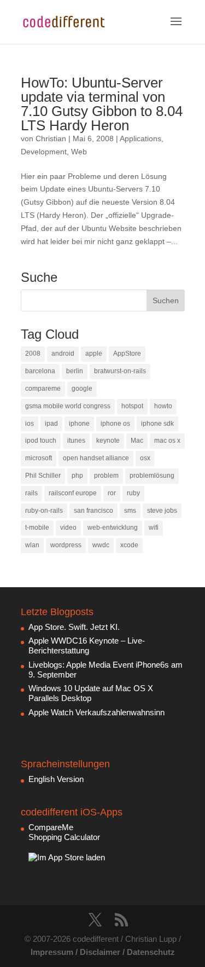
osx (145, 458)
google (82, 388)
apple (93, 353)
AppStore (127, 353)
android (62, 353)
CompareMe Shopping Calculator (64, 832)
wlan (32, 545)
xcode (129, 545)
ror (112, 493)
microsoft (38, 458)
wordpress (65, 545)
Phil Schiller (43, 475)
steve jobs (162, 510)
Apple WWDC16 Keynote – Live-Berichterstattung (86, 645)
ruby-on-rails (44, 510)
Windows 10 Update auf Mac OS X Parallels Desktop (90, 693)
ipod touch (40, 440)
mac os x (167, 440)
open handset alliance (96, 458)
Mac (137, 440)
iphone (79, 423)
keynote (108, 440)
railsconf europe (73, 493)
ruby (133, 493)
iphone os (115, 423)
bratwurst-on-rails (120, 371)
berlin (74, 371)
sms (130, 510)
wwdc (100, 545)
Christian (51, 138)
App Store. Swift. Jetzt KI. (74, 627)
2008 (32, 353)
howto (163, 406)
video (68, 527)
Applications (140, 138)
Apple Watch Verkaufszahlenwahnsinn (96, 712)
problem (106, 475)
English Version (56, 779)
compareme (43, 388)
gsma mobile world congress (67, 406)
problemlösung (152, 475)
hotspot (132, 406)
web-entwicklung (112, 527)
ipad (51, 423)
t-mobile (37, 527)
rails (31, 493)
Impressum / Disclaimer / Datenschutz (103, 952)
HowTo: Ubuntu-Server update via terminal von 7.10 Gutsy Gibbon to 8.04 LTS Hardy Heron (102, 104)
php (77, 475)
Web (79, 151)
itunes (76, 440)
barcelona (40, 371)
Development (44, 151)
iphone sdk (157, 423)
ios (29, 423)
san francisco (93, 510)
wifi (154, 527)
